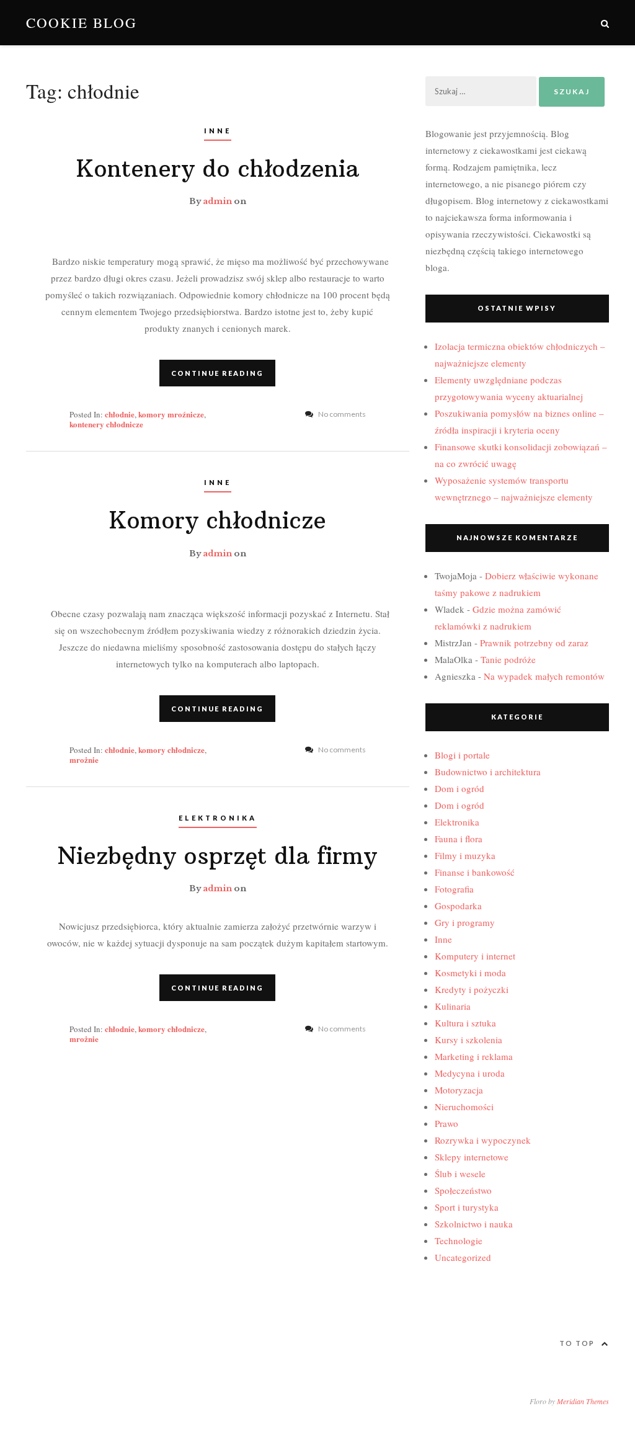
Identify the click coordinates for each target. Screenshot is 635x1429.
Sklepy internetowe (471, 1157)
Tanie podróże (508, 659)
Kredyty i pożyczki (471, 989)
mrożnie (84, 759)
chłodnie (120, 414)
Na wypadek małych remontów (544, 676)
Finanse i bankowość (475, 872)
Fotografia (454, 889)
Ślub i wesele (460, 1173)
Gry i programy (465, 922)
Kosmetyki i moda (470, 972)
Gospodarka (458, 905)
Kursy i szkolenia (468, 1039)
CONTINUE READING (217, 373)
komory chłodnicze (171, 749)
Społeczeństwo (463, 1190)
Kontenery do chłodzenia (217, 168)
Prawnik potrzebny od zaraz (534, 642)
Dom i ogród (459, 788)
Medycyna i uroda (470, 1073)
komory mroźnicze (171, 414)
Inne (217, 131)
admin (217, 201)
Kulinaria (453, 1006)
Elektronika (218, 818)
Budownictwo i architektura (488, 771)
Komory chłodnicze (217, 520)
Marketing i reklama (474, 1056)
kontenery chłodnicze (106, 424)
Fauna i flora (458, 838)
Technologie (458, 1240)
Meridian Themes (583, 1401)
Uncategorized (463, 1257)
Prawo (446, 1123)
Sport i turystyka (467, 1207)
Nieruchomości (464, 1106)
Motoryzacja (459, 1090)
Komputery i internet (475, 956)
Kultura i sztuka (465, 1023)
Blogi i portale (462, 755)
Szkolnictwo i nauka (474, 1224)
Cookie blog (81, 23)
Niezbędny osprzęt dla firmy (217, 856)
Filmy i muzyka (465, 855)
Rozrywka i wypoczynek (483, 1140)
